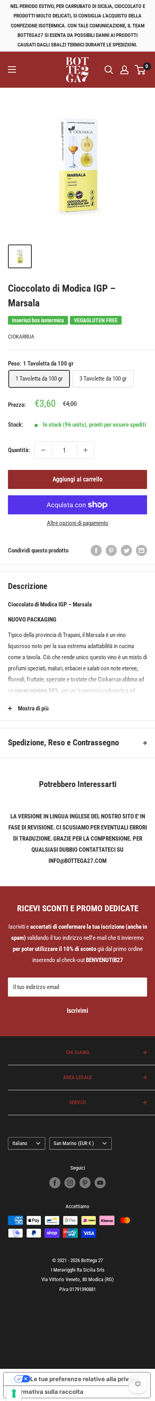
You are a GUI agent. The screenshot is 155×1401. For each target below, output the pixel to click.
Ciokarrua (21, 336)
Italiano (19, 1143)
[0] (140, 70)
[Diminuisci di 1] (43, 450)
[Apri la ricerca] (109, 69)
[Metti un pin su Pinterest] (111, 550)
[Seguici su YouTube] (100, 1182)
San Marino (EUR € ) (74, 1143)
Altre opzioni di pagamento (77, 523)
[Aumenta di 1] (85, 450)
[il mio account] (124, 69)
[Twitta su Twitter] (126, 550)
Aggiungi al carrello (77, 479)
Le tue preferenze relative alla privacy (85, 1379)
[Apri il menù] (12, 69)
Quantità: (19, 450)
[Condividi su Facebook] (96, 550)
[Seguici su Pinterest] (85, 1182)
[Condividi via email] (141, 550)
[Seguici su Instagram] (70, 1182)
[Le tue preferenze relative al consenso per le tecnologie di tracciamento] (13, 1393)
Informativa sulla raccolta (46, 1391)
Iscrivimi (77, 1010)
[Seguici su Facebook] (54, 1182)
